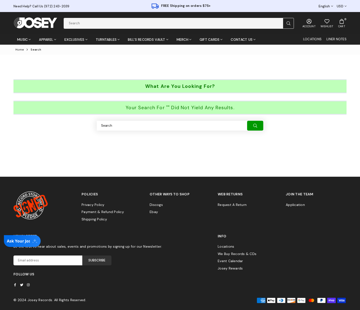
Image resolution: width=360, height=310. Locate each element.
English (324, 6)
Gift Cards (210, 39)
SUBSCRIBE (96, 260)
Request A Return (232, 204)
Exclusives (74, 39)
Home (19, 50)
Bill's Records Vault (146, 39)
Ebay (154, 212)
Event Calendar (230, 261)
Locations (226, 246)
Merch (182, 39)
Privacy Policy (93, 204)
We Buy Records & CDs (237, 254)
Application (295, 204)
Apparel (46, 39)
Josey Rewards (230, 268)
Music (22, 39)
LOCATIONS (312, 39)
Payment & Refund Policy (103, 212)
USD (340, 6)
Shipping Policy (94, 219)
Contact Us (241, 39)
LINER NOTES (336, 39)
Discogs (156, 204)
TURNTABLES (106, 39)
